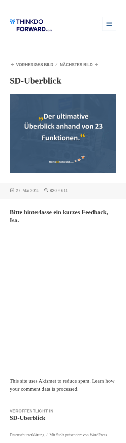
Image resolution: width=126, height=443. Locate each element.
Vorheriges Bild (34, 64)
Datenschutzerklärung (27, 435)
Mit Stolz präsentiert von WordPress (78, 435)
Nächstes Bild (76, 64)
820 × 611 (59, 190)
